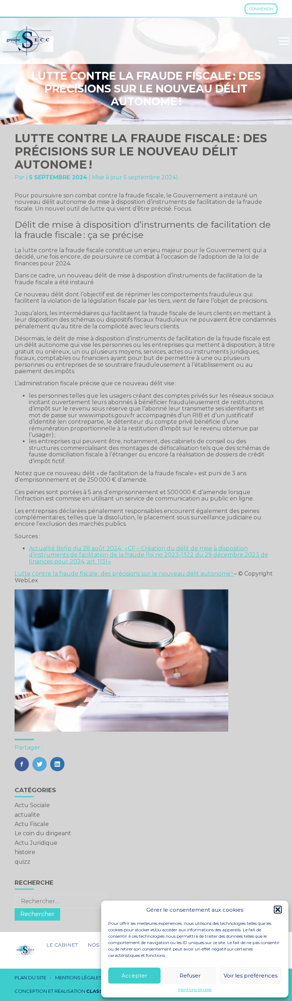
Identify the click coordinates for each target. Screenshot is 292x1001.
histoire (25, 852)
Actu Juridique (36, 843)
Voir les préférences (250, 975)
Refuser (189, 975)
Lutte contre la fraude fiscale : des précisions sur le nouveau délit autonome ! (124, 573)
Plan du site (30, 977)
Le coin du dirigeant (43, 833)
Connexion (261, 8)
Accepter (134, 975)
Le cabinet (62, 945)
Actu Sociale (32, 805)
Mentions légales (195, 989)
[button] (277, 909)
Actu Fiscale (32, 824)
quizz (22, 861)
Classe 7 (98, 991)
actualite (27, 814)
